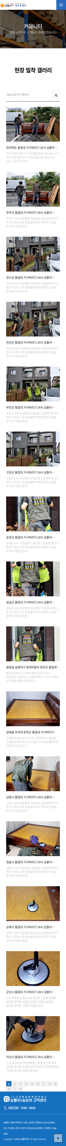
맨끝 (20, 1089)
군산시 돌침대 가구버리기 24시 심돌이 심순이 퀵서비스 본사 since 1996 (29, 992)
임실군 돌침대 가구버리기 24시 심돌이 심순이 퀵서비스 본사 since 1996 (29, 602)
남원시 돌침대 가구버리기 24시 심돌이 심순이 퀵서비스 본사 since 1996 (29, 797)
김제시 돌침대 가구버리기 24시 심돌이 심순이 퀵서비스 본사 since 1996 (29, 927)
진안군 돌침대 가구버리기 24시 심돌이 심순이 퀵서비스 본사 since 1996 (29, 342)
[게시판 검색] (56, 95)
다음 (14, 1089)
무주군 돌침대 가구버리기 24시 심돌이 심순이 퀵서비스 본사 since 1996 (29, 212)
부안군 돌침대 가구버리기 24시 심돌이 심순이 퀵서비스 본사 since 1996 (29, 407)
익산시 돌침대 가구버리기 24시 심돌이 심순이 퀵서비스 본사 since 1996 (29, 1057)
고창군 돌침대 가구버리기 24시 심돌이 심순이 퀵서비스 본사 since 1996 (29, 472)
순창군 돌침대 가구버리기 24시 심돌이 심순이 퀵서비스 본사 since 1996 (29, 537)
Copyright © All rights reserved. (25, 1139)
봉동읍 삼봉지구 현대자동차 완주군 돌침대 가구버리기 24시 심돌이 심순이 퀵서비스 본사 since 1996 (31, 667)
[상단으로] (58, 1138)
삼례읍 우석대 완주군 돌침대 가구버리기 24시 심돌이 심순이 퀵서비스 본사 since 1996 (30, 732)
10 (8, 1089)
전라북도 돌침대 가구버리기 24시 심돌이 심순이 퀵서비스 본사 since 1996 (30, 147)
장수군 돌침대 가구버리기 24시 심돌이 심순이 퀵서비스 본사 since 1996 (29, 277)
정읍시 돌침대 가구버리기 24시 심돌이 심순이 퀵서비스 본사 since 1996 (29, 862)
